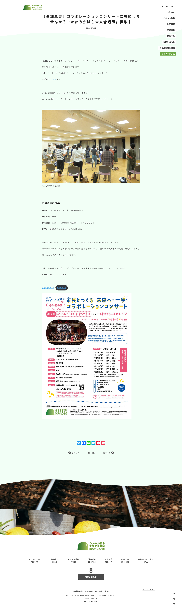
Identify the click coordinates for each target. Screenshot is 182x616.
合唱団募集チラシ (48, 288)
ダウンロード (61, 288)
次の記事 (106, 453)
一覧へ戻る (91, 453)
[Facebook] (83, 443)
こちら (53, 79)
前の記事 (75, 453)
